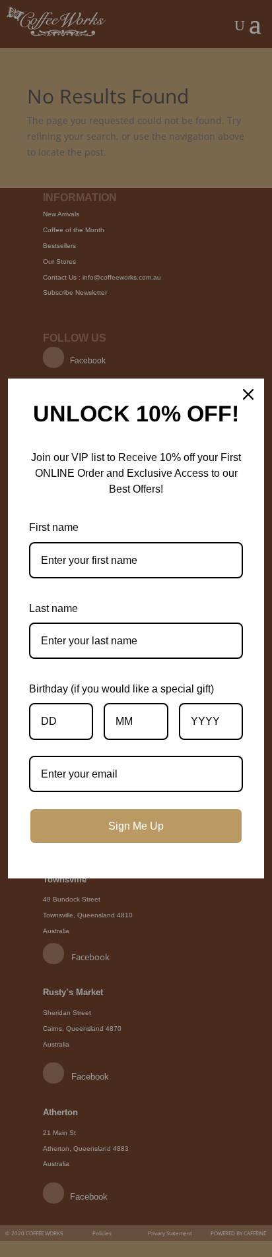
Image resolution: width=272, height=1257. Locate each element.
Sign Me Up (136, 826)
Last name (53, 608)
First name (54, 527)
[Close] (248, 394)
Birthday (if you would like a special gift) (121, 688)
